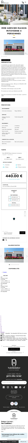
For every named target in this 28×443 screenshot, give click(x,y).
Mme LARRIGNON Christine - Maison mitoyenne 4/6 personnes (14, 346)
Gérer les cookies (14, 407)
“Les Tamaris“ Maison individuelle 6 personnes (14, 352)
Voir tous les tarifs (15, 179)
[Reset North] (25, 216)
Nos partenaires (22, 407)
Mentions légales (6, 407)
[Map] (14, 220)
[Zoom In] (25, 212)
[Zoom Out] (25, 214)
